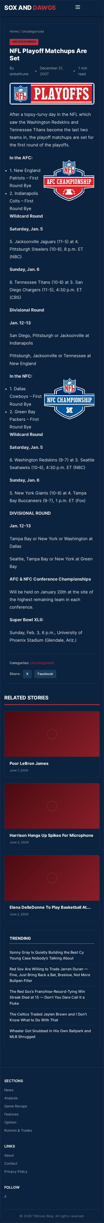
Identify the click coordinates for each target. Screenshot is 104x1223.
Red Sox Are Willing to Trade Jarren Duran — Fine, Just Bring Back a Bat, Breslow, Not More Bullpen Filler (50, 975)
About (9, 1155)
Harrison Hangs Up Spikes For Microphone (51, 835)
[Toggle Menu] (78, 8)
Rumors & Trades (18, 1130)
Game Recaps (15, 1106)
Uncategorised (33, 31)
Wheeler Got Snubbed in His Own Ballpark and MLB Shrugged (50, 1034)
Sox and (30, 7)
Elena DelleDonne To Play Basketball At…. (50, 907)
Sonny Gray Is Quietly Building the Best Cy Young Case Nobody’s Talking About (47, 955)
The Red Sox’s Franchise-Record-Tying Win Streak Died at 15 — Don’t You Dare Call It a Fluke (47, 997)
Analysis (11, 1098)
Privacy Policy (16, 1171)
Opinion (10, 1122)
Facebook (45, 674)
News (8, 1090)
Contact (10, 1163)
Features (11, 1114)
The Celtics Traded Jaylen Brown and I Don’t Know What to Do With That (48, 1017)
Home (14, 31)
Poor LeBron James (29, 763)
